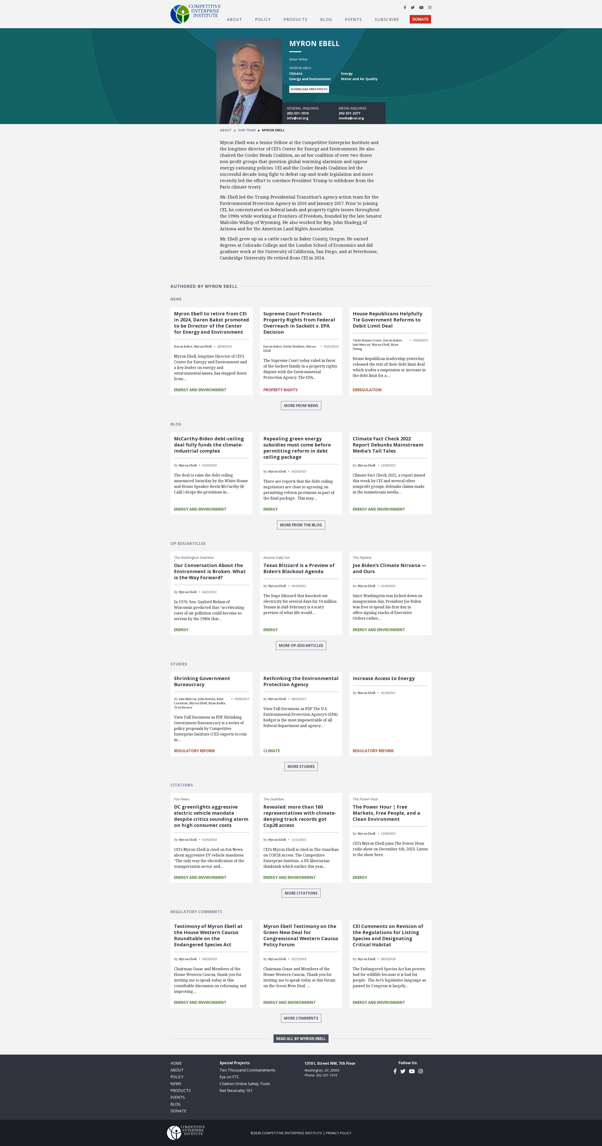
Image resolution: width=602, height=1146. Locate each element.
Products (180, 1090)
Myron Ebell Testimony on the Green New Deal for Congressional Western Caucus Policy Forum (300, 935)
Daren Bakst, (183, 346)
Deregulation (367, 389)
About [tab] (234, 19)
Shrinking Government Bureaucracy (202, 681)
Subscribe (387, 19)
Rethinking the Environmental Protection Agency (301, 681)
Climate (271, 750)
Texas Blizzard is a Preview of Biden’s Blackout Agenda (299, 568)
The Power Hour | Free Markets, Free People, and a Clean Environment (386, 813)
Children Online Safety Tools (245, 1083)
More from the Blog (301, 525)
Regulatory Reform (194, 750)
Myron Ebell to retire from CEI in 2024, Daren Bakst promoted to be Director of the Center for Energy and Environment (211, 322)
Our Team (247, 130)
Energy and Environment (200, 389)
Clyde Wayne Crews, (368, 340)
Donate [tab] (420, 19)
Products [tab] (296, 19)
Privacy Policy (338, 1133)
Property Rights (280, 389)
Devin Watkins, (294, 346)
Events (353, 19)
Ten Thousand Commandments (248, 1070)
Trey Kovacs (183, 707)
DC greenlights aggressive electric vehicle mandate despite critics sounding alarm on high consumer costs (211, 816)
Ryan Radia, (217, 703)
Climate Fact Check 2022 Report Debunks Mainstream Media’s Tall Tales (388, 444)
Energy (270, 509)
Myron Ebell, (381, 345)
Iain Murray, (362, 345)
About (226, 130)
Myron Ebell (203, 346)
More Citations (301, 893)
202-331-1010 (298, 113)
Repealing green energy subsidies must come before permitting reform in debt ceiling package (297, 447)
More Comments (301, 1018)
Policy (176, 1077)
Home (176, 1063)
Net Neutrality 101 (236, 1090)
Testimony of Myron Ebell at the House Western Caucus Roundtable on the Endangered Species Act (208, 935)
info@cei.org (298, 118)
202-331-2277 (349, 113)
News (175, 1083)
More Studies (301, 766)
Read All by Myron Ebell (301, 1038)
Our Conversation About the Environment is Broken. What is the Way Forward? (210, 571)
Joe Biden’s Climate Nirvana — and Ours (389, 568)
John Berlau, (207, 699)
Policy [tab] (263, 19)
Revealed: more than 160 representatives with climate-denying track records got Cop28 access (299, 816)
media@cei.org (351, 118)
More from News (301, 405)
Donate (178, 1111)
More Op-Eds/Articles (301, 645)
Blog (326, 19)
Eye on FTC (229, 1077)
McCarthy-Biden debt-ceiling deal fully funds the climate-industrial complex (209, 444)
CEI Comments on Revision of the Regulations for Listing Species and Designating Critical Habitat (388, 935)
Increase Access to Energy (384, 678)
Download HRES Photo (309, 89)
